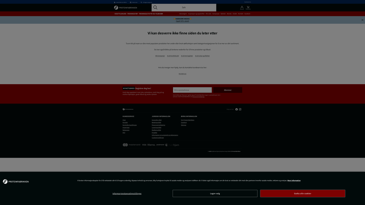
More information (294, 180)
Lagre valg (215, 193)
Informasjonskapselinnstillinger (127, 193)
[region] (182, 188)
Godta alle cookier (302, 193)
